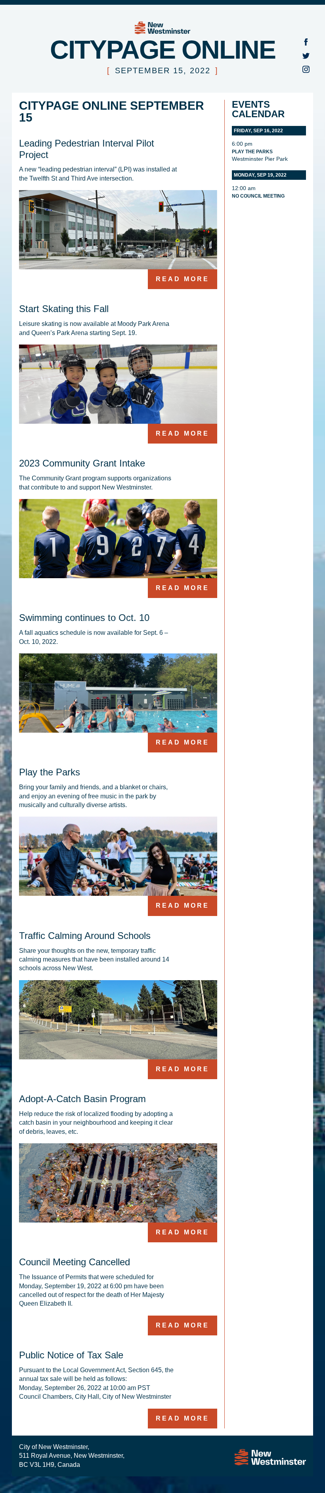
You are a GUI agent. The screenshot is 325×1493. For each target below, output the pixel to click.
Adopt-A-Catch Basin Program (82, 1098)
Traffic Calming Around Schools (85, 935)
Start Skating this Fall (64, 308)
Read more (182, 279)
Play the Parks (49, 772)
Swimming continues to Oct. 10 (84, 617)
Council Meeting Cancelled (74, 1262)
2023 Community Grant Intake (82, 463)
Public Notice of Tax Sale (71, 1355)
